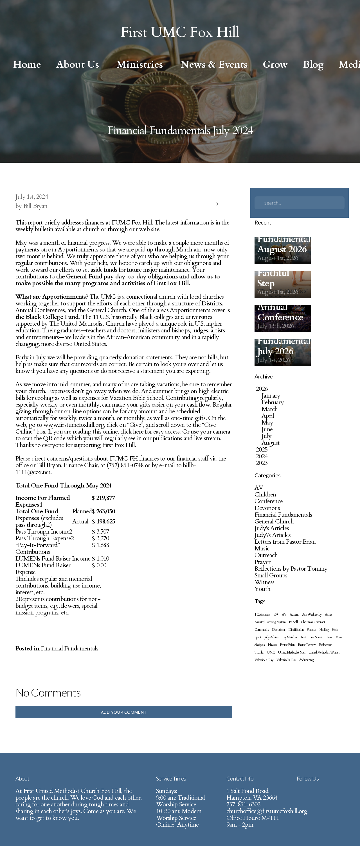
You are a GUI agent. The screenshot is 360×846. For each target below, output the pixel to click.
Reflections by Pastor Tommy (291, 568)
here (139, 431)
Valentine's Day (264, 660)
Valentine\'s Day (286, 660)
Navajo (272, 645)
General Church (274, 521)
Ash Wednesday (312, 614)
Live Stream (316, 637)
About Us (79, 64)
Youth (262, 589)
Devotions (267, 508)
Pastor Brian (287, 645)
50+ (276, 614)
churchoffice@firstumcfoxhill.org (266, 811)
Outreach (266, 555)
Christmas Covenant (313, 622)
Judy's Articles (272, 528)
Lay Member (289, 637)
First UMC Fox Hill (180, 32)
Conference (269, 501)
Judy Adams (271, 637)
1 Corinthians (262, 614)
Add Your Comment (124, 712)
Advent (294, 614)
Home (27, 64)
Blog (313, 64)
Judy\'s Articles (273, 535)
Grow (275, 64)
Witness (264, 582)
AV (259, 488)
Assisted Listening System (270, 622)
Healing (324, 629)
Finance (311, 629)
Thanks (259, 652)
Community (262, 629)
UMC (271, 652)
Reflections (325, 645)
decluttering (306, 660)
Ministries (141, 64)
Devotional (278, 629)
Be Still (293, 622)
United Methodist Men (291, 652)
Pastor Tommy (307, 645)
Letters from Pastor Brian (285, 541)
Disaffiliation (296, 629)
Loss (329, 637)
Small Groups (271, 575)
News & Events (214, 64)
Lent (303, 637)
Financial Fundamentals (69, 648)
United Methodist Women (324, 652)
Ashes (328, 614)
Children (265, 494)
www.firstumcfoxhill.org (73, 425)
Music (262, 548)
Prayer (262, 562)
